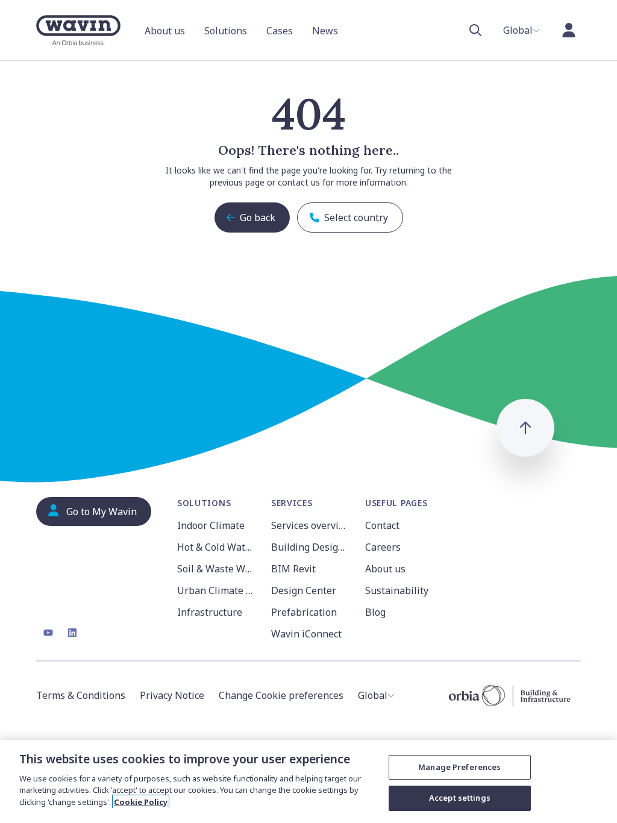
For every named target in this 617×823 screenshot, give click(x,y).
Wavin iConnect (306, 633)
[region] (308, 781)
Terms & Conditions (80, 695)
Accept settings (459, 797)
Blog (375, 612)
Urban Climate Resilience (217, 590)
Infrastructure (209, 612)
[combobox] (521, 30)
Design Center (303, 590)
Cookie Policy (141, 801)
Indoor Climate (211, 525)
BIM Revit (293, 568)
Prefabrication (304, 612)
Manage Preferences (459, 767)
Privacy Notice (172, 695)
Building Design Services (311, 547)
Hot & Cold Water (216, 547)
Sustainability (396, 590)
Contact (382, 525)
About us (385, 568)
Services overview (311, 525)
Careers (383, 547)
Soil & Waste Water (217, 568)
